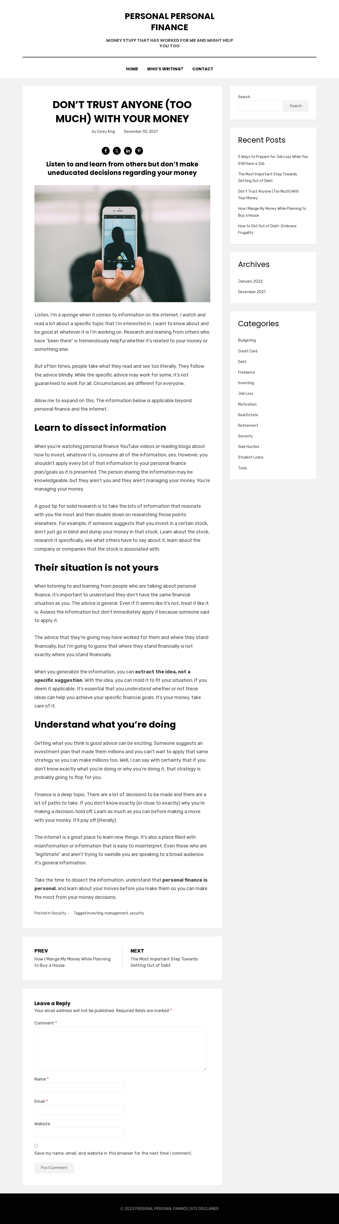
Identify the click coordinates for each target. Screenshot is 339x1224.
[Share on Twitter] (117, 151)
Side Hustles (248, 447)
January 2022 (250, 281)
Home (132, 69)
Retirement (248, 425)
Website (42, 1123)
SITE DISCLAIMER (204, 1209)
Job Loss (245, 393)
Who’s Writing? (165, 69)
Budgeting (247, 340)
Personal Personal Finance (170, 21)
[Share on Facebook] (106, 151)
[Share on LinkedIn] (128, 151)
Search (244, 97)
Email (41, 1101)
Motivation (247, 404)
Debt (242, 362)
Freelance (246, 372)
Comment (45, 1023)
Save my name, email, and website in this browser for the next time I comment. (113, 1153)
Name (41, 1079)
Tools (242, 468)
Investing (95, 913)
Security (58, 913)
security (137, 913)
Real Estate (248, 415)
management (116, 913)
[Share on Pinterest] (139, 151)
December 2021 (251, 292)
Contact (202, 69)
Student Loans (251, 457)
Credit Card (247, 351)
